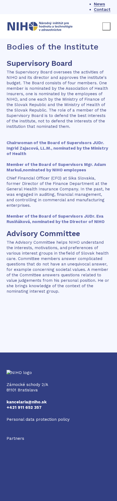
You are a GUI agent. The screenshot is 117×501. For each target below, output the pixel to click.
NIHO (12, 372)
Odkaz (13, 443)
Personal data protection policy (38, 419)
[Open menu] (106, 26)
